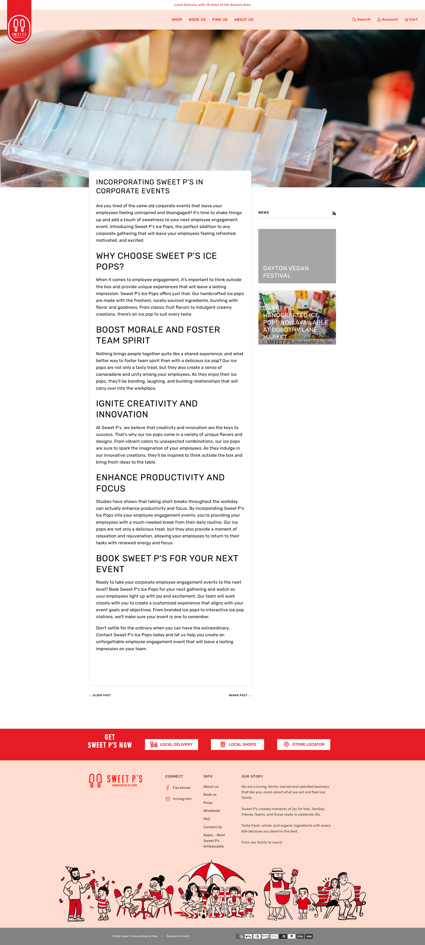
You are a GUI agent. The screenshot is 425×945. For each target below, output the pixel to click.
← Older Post (100, 695)
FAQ (206, 819)
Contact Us (212, 827)
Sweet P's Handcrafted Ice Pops (139, 936)
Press (207, 803)
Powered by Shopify (177, 936)
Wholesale (211, 811)
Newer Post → (240, 695)
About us (210, 786)
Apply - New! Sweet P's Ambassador (214, 840)
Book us (209, 794)
